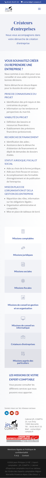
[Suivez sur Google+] (17, 413)
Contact (25, 455)
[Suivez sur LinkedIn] (7, 413)
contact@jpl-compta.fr (33, 430)
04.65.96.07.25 (36, 426)
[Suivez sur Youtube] (12, 413)
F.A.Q (16, 455)
